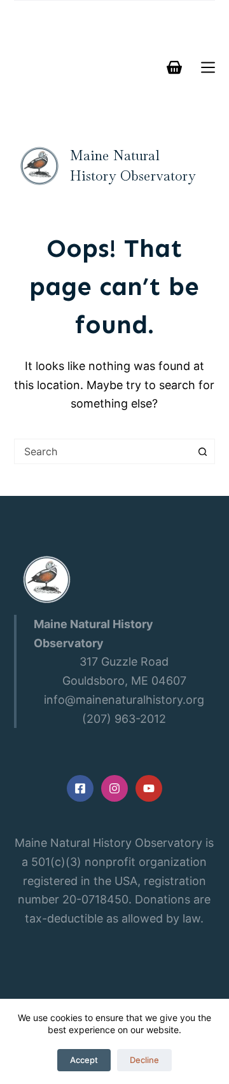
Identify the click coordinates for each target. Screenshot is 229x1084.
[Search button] (202, 451)
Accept (84, 1060)
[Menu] (208, 67)
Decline (144, 1060)
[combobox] (103, 451)
